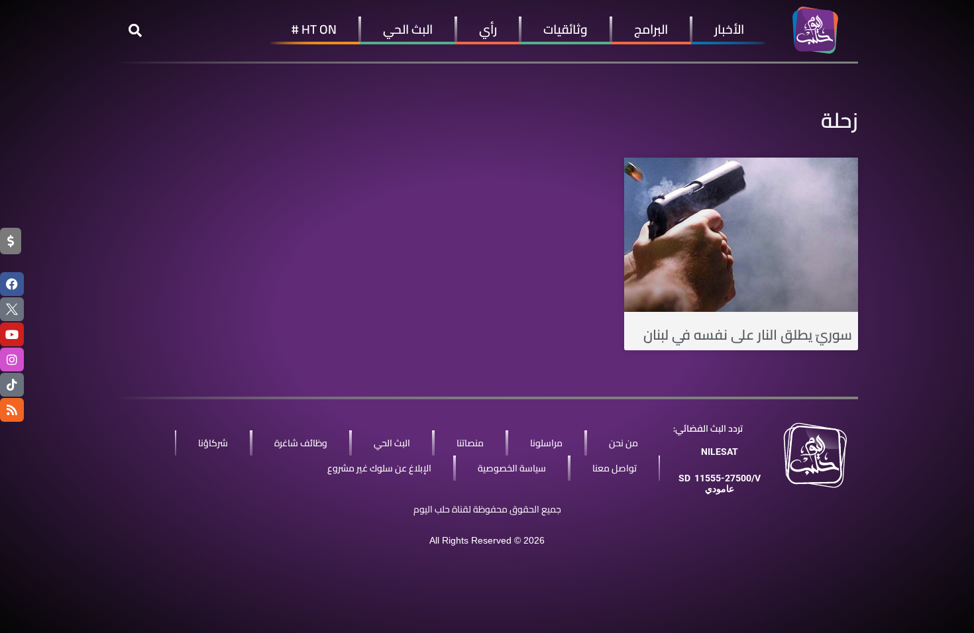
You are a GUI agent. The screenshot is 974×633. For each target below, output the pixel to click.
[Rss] (12, 410)
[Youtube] (12, 334)
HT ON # (314, 29)
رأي (488, 29)
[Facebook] (12, 284)
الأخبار (729, 29)
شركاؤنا (213, 443)
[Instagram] (12, 359)
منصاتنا (470, 443)
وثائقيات (565, 29)
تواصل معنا (614, 468)
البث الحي (408, 29)
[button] (135, 30)
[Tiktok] (12, 385)
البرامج (651, 29)
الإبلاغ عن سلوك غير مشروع (379, 468)
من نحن (623, 443)
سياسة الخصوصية (512, 468)
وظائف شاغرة (300, 443)
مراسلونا (546, 443)
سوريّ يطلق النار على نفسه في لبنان (747, 335)
